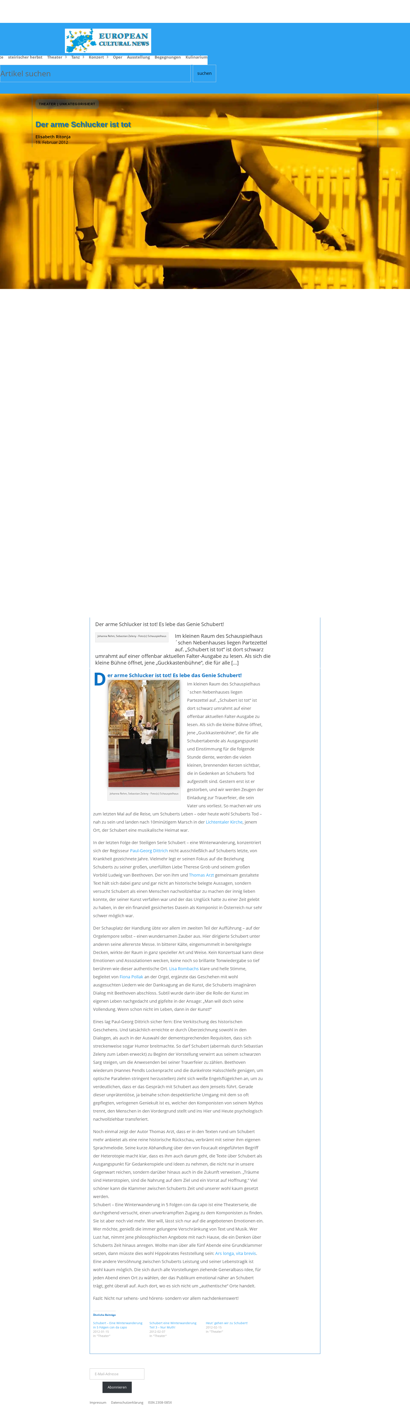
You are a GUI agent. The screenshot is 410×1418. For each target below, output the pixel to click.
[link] (108, 51)
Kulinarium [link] (197, 58)
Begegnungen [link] (168, 58)
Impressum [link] (98, 1403)
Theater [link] (54, 58)
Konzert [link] (96, 58)
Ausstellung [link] (138, 58)
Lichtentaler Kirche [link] (224, 822)
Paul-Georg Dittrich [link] (149, 850)
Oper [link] (117, 58)
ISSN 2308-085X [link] (160, 1403)
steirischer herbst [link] (25, 58)
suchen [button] (204, 73)
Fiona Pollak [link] (131, 977)
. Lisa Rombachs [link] (183, 968)
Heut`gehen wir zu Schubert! (227, 1323)
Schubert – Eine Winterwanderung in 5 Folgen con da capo (117, 1325)
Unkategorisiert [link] (77, 104)
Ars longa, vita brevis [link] (235, 1253)
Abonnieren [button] (117, 1387)
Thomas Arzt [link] (201, 875)
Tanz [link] (75, 58)
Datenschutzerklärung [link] (127, 1403)
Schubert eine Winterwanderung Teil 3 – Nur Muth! (172, 1325)
